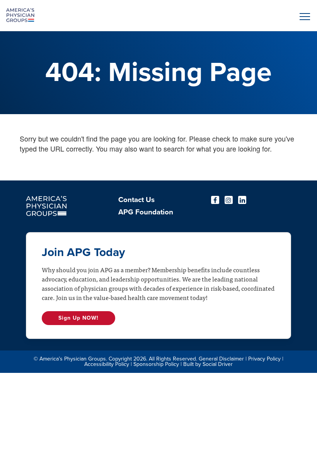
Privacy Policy (264, 359)
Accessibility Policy (106, 364)
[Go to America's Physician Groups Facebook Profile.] (215, 200)
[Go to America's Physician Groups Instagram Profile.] (229, 200)
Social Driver (218, 364)
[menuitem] (145, 202)
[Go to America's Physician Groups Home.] (120, 15)
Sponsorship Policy (156, 364)
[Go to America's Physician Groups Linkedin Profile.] (242, 200)
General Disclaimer (221, 359)
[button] (303, 16)
